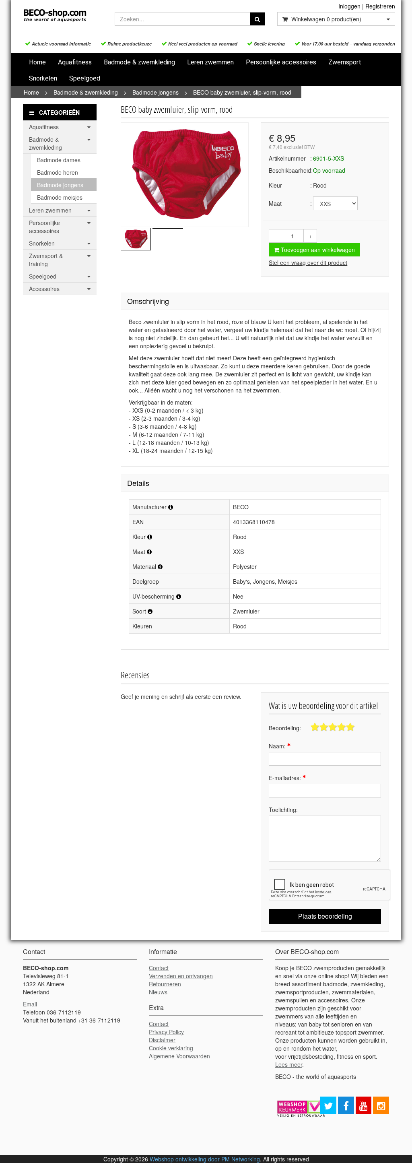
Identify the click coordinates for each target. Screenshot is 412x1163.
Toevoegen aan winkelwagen (317, 250)
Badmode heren (57, 172)
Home (37, 62)
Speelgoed (84, 78)
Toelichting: (283, 810)
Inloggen (349, 6)
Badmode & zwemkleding (139, 62)
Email (30, 1004)
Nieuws (158, 992)
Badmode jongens (155, 92)
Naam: (278, 746)
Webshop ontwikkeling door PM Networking (205, 1159)
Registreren (380, 6)
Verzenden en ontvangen (181, 976)
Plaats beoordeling (325, 916)
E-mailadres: (286, 778)
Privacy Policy (166, 1032)
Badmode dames (58, 160)
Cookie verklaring (171, 1048)
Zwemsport (344, 62)
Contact (159, 968)
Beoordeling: (285, 728)
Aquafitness (75, 62)
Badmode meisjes (59, 197)
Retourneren (165, 984)
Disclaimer (162, 1040)
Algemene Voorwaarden (179, 1056)
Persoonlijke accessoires (281, 62)
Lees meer (288, 1064)
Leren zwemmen (210, 62)
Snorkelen (43, 78)
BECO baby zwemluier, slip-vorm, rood (242, 92)
